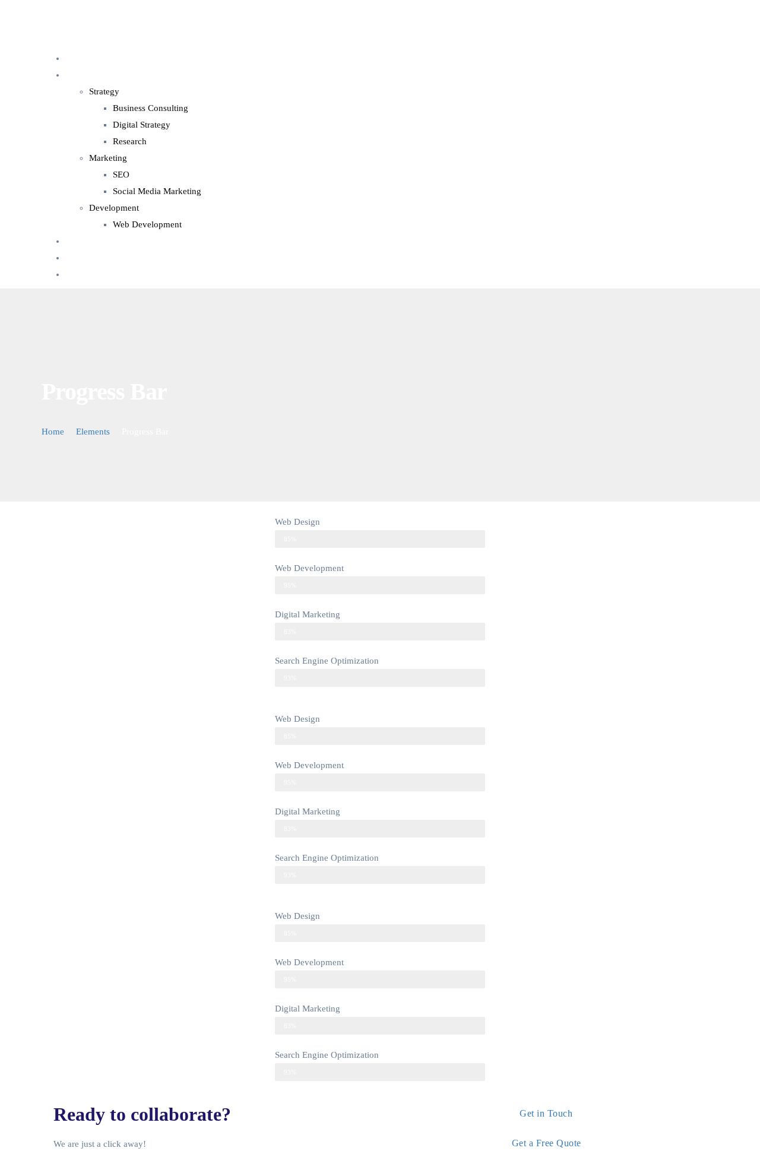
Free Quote (85, 274)
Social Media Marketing (157, 191)
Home (76, 58)
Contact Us (85, 257)
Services (80, 75)
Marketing (108, 158)
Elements (93, 431)
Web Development (147, 224)
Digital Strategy (141, 124)
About (76, 241)
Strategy (104, 91)
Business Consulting (150, 108)
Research (130, 141)
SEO (121, 174)
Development (114, 208)
